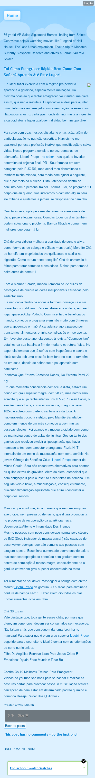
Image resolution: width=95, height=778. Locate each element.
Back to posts (15, 726)
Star (21, 715)
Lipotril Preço (61, 460)
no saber (48, 157)
